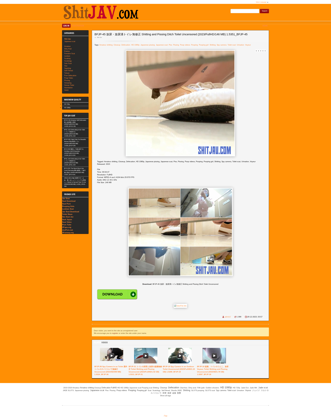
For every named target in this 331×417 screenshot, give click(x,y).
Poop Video (68, 78)
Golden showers (212, 388)
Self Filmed (68, 71)
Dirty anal (192, 388)
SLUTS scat (210, 390)
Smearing (67, 83)
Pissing (176, 45)
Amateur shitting (106, 45)
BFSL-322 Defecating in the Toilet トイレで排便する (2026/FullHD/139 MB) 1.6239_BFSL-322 (74, 133)
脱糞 (178, 393)
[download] (117, 294)
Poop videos (184, 45)
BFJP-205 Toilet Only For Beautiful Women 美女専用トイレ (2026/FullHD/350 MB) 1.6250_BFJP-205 (75, 142)
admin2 (228, 317)
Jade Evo (245, 388)
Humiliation (68, 88)
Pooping (194, 45)
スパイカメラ (155, 393)
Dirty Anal (68, 49)
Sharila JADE (176, 390)
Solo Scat (68, 63)
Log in (66, 25)
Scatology (68, 61)
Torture (66, 73)
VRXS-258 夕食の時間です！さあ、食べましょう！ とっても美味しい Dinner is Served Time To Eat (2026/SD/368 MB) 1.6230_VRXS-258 (75, 182)
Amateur (67, 46)
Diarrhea (183, 388)
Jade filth (253, 388)
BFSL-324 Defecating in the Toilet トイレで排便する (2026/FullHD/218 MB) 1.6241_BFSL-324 (74, 162)
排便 (164, 393)
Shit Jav (99, 37)
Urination (240, 45)
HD (118, 388)
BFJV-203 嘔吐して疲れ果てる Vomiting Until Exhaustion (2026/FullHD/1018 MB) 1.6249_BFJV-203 (74, 152)
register (115, 333)
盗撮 (174, 393)
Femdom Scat (69, 54)
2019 (65, 388)
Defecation (125, 45)
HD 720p (67, 104)
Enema (67, 51)
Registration (78, 25)
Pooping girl (203, 45)
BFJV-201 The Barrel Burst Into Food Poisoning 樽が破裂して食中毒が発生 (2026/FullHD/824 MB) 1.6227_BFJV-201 (75, 171)
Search (264, 11)
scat (150, 388)
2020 (70, 388)
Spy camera (221, 45)
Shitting (212, 45)
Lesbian (67, 56)
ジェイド (256, 390)
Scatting (67, 58)
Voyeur (248, 45)
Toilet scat (231, 45)
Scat (149, 390)
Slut (65, 66)
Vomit (66, 90)
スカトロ (264, 390)
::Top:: (165, 416)
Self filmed (165, 390)
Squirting (67, 68)
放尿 (169, 393)
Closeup (116, 45)
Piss (170, 45)
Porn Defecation (70, 75)
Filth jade (201, 388)
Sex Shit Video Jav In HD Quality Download (101, 13)
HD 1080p (135, 45)
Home (265, 25)
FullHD (114, 388)
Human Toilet (69, 85)
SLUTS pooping (197, 390)
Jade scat (263, 387)
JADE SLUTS (68, 390)
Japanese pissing (147, 45)
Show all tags (165, 396)
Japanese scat (161, 45)
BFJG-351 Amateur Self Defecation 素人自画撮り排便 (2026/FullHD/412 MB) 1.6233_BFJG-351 (75, 123)
